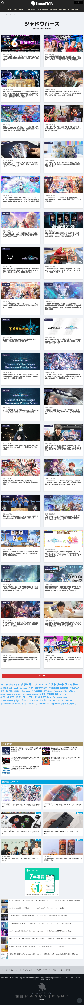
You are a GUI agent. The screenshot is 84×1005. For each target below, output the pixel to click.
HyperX (18, 694)
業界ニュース (18, 9)
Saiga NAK (42, 3)
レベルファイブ (70, 703)
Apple (36, 694)
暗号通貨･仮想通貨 (59, 688)
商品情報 (53, 9)
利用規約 (38, 970)
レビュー (62, 9)
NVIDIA (69, 700)
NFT (26, 700)
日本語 (77, 2)
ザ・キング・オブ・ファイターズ (20, 697)
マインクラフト (20, 703)
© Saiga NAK (42, 999)
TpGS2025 (37, 691)
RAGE (5, 688)
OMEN (32, 704)
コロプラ (34, 700)
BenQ (63, 694)
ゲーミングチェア (39, 688)
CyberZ (14, 688)
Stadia (60, 701)
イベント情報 (43, 9)
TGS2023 (53, 694)
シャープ (5, 685)
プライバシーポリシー (51, 970)
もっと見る (42, 675)
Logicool (15, 691)
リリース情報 (30, 9)
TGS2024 (42, 684)
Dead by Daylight (11, 700)
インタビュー (73, 9)
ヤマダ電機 (27, 694)
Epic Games (48, 700)
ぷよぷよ (15, 684)
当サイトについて (16, 970)
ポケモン (28, 684)
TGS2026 (6, 703)
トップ (8, 9)
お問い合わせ (28, 970)
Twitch (48, 691)
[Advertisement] (42, 723)
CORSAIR (58, 691)
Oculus (24, 688)
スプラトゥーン (47, 697)
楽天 (43, 694)
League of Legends (49, 703)
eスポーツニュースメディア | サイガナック (42, 993)
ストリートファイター (64, 684)
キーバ (5, 691)
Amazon (26, 691)
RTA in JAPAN (7, 694)
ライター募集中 (65, 970)
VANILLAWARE (63, 697)
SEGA (75, 687)
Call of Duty (70, 691)
